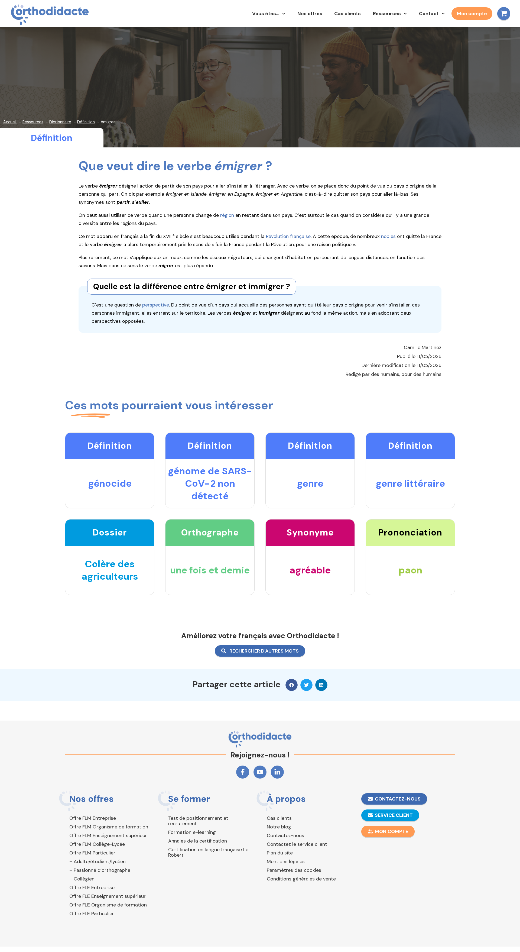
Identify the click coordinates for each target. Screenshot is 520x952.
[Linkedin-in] (277, 772)
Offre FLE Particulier (91, 913)
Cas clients (347, 13)
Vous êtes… (265, 13)
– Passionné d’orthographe (99, 870)
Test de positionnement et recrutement (198, 821)
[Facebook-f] (242, 772)
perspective (155, 305)
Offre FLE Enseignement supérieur (107, 896)
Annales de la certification (197, 841)
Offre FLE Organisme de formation (108, 905)
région (227, 215)
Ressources (387, 13)
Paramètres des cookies (294, 870)
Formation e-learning (192, 832)
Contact (429, 13)
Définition (51, 138)
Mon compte (472, 13)
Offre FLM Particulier (92, 853)
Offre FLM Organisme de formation (108, 827)
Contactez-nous (285, 835)
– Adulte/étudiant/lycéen (97, 861)
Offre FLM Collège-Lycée (97, 844)
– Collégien (82, 879)
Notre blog (279, 827)
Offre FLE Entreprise (92, 887)
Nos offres (309, 13)
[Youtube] (259, 772)
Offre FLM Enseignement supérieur (108, 835)
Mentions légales (286, 861)
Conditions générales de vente (301, 879)
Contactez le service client (297, 844)
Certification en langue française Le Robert (208, 852)
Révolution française (288, 236)
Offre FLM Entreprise (92, 818)
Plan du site (280, 853)
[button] (291, 685)
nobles (388, 236)
